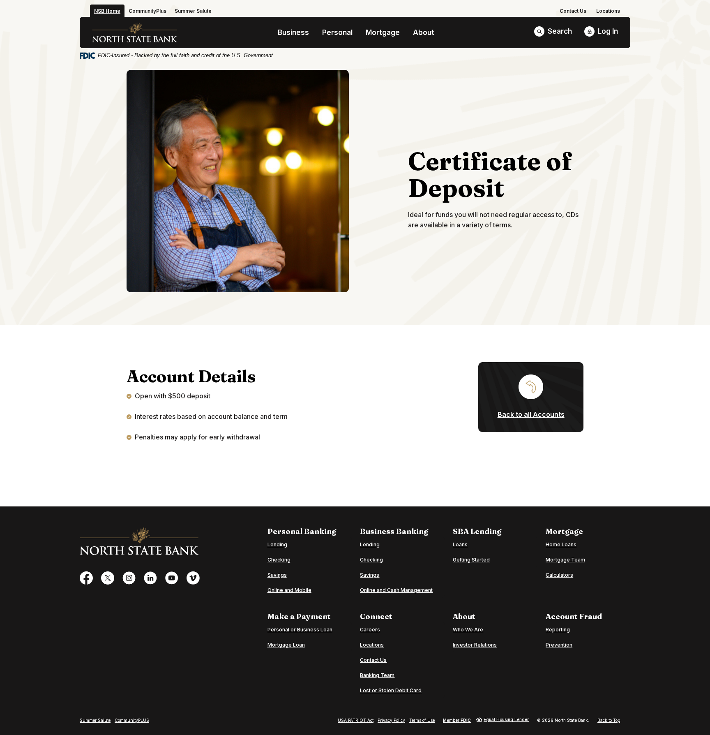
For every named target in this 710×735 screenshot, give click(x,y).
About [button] (423, 32)
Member (457, 720)
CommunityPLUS (132, 720)
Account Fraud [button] (574, 616)
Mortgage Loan (286, 644)
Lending (277, 544)
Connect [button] (376, 616)
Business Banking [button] (394, 531)
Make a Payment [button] (299, 616)
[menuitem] (573, 10)
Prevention (559, 645)
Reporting (558, 629)
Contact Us (573, 11)
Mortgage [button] (383, 32)
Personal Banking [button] (301, 531)
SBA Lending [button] (477, 531)
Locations (608, 11)
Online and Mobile (289, 590)
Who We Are (468, 629)
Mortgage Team (565, 560)
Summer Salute (95, 720)
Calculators (559, 575)
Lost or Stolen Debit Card (391, 690)
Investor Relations (475, 645)
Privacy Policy (391, 720)
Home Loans (561, 544)
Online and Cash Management (396, 590)
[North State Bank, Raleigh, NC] (135, 32)
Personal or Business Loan (299, 629)
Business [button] (293, 32)
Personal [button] (337, 32)
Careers (370, 629)
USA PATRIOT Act (355, 720)
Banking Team (377, 675)
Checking (278, 560)
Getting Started (471, 560)
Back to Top (608, 720)
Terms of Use (422, 720)
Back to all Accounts (531, 414)
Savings (277, 575)
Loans (460, 544)
